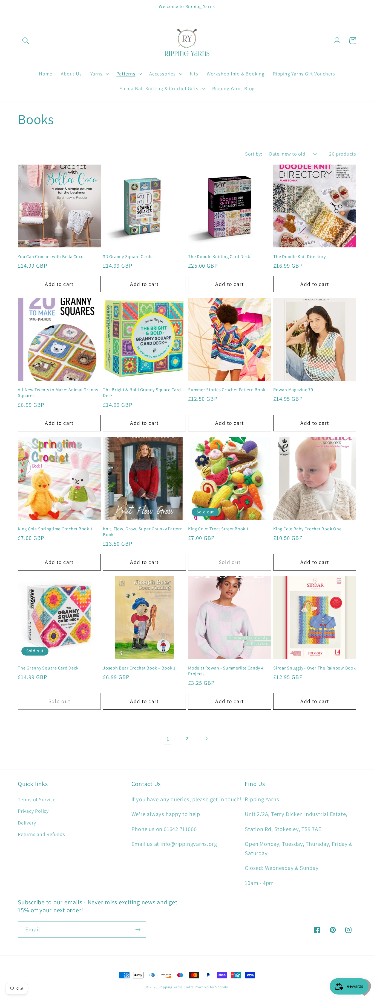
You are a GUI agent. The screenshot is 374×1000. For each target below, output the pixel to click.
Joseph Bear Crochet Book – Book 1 (139, 668)
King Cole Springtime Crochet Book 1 (55, 529)
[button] (25, 40)
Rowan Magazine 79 (293, 390)
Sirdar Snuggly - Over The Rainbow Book (314, 668)
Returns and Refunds (41, 834)
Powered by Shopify (211, 987)
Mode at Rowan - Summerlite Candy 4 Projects (226, 671)
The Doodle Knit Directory (299, 256)
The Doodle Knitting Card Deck (219, 256)
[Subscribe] (138, 929)
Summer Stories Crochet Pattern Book (226, 390)
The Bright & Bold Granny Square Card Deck (142, 392)
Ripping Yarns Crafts (177, 987)
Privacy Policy (33, 811)
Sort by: (253, 153)
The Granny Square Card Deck (48, 668)
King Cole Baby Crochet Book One (307, 529)
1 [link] (167, 738)
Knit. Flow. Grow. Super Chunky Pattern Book (143, 531)
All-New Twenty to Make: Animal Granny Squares (58, 392)
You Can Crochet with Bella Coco (51, 256)
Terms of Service (36, 799)
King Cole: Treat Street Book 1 (218, 529)
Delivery (27, 822)
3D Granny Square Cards (128, 256)
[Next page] (206, 739)
